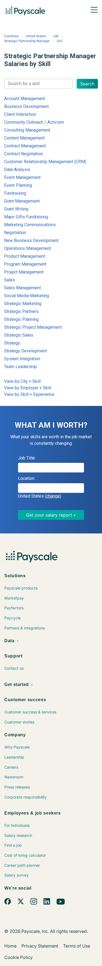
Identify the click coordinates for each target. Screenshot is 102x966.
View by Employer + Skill (27, 387)
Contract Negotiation (23, 153)
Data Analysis (17, 169)
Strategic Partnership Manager (27, 41)
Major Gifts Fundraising (26, 216)
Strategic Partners (21, 311)
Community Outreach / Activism (34, 122)
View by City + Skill (22, 381)
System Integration (22, 358)
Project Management (24, 272)
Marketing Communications (30, 224)
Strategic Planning (21, 319)
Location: (26, 478)
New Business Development (31, 240)
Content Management (24, 138)
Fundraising (15, 193)
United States (36, 36)
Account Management (24, 98)
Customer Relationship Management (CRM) (45, 161)
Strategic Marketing (22, 303)
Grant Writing (16, 209)
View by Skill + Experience (29, 394)
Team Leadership (20, 366)
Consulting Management (27, 130)
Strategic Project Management (33, 327)
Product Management (24, 256)
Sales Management (22, 287)
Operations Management (27, 248)
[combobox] (38, 84)
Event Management (22, 177)
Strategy (12, 343)
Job (55, 36)
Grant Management (22, 201)
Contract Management (25, 145)
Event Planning (18, 185)
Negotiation (15, 232)
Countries (11, 36)
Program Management (25, 264)
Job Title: (27, 458)
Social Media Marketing (26, 295)
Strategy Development (25, 350)
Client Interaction (20, 114)
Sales (9, 279)
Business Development (26, 106)
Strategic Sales (18, 335)
